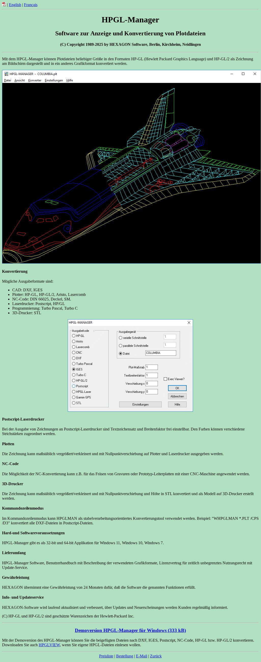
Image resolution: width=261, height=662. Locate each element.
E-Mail (141, 656)
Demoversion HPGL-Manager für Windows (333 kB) (130, 630)
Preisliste (106, 656)
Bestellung (124, 656)
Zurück (156, 656)
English (15, 5)
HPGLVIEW (49, 645)
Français (30, 5)
